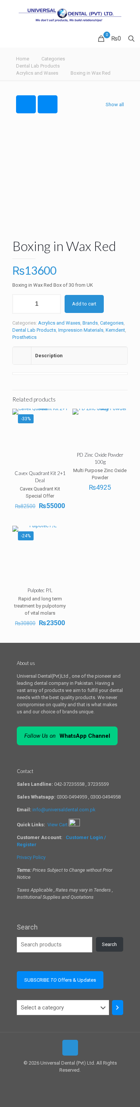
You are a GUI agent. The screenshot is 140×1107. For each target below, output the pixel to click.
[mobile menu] (130, 15)
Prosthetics (24, 337)
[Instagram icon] (82, 1080)
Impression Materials (80, 330)
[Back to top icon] (70, 1048)
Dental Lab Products (38, 66)
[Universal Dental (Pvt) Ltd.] (70, 15)
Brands (90, 323)
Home (22, 59)
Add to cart (84, 304)
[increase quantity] (52, 304)
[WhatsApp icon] (58, 1080)
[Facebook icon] (66, 1080)
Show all (115, 104)
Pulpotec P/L (40, 590)
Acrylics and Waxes (37, 73)
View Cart (58, 824)
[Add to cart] (59, 417)
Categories (53, 59)
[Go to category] (117, 1007)
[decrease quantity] (20, 304)
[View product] (59, 428)
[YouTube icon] (74, 1080)
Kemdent (115, 330)
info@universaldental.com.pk (64, 809)
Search (27, 927)
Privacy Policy (31, 857)
